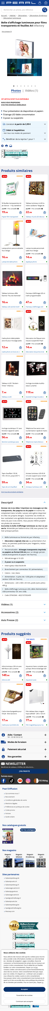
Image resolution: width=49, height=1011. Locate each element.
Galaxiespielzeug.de (12, 878)
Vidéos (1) (31, 90)
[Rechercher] (44, 9)
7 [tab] (35, 86)
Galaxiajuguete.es (11, 891)
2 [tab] (17, 86)
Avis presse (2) (9, 620)
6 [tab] (31, 86)
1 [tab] (14, 86)
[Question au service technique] (11, 146)
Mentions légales (11, 803)
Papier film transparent (10, 217)
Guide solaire (10, 817)
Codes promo (10, 810)
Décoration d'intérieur (38, 15)
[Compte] (40, 3)
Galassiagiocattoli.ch (12, 888)
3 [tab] (21, 86)
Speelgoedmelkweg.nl (13, 898)
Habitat (12, 15)
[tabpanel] (24, 57)
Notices (8, 813)
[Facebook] (3, 146)
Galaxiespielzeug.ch (12, 885)
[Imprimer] (7, 146)
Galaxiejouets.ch (11, 881)
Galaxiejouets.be (11, 901)
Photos (16, 91)
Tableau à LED (7, 397)
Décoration (22, 15)
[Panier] (46, 3)
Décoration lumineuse (12, 18)
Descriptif (7, 502)
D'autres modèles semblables (13, 105)
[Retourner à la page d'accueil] (21, 3)
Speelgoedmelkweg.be (13, 908)
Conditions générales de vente (16, 800)
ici (42, 982)
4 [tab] (24, 86)
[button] (24, 124)
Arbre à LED (6, 680)
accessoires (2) (9, 612)
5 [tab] (28, 86)
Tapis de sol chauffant (9, 487)
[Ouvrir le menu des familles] (3, 3)
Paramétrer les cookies (24, 995)
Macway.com (10, 911)
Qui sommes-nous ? (12, 793)
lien (36, 967)
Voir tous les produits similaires (12, 492)
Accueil (4, 15)
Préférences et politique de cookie (17, 807)
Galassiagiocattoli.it (12, 895)
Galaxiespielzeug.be (12, 905)
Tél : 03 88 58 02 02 (15, 737)
